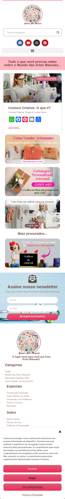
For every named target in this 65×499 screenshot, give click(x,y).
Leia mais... (14, 128)
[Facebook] (20, 43)
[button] (60, 431)
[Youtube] (28, 43)
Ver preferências (32, 487)
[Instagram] (36, 43)
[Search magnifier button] (58, 32)
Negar (32, 477)
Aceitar (32, 468)
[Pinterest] (45, 43)
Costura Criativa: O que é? (29, 108)
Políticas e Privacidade (32, 495)
